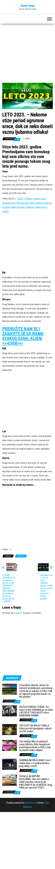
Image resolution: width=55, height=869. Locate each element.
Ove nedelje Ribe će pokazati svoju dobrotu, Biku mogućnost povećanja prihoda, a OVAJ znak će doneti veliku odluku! (34, 746)
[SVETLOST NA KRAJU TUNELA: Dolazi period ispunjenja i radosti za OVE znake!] (9, 729)
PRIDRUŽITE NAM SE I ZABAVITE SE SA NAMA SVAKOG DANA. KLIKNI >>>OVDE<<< (23, 336)
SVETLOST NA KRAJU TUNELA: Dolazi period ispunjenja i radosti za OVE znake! (35, 728)
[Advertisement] (27, 54)
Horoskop (21, 556)
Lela (27, 138)
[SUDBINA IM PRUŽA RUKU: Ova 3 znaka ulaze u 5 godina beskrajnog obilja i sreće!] (9, 764)
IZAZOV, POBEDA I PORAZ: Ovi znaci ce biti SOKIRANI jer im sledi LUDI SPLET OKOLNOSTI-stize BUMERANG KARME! (36, 711)
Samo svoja (28, 5)
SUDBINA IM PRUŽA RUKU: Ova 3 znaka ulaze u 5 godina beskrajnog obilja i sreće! (35, 763)
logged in (18, 613)
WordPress (30, 802)
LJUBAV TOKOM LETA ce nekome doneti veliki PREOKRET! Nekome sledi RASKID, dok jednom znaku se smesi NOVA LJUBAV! (8, 588)
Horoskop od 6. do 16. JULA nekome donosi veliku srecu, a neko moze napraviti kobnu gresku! (46, 587)
